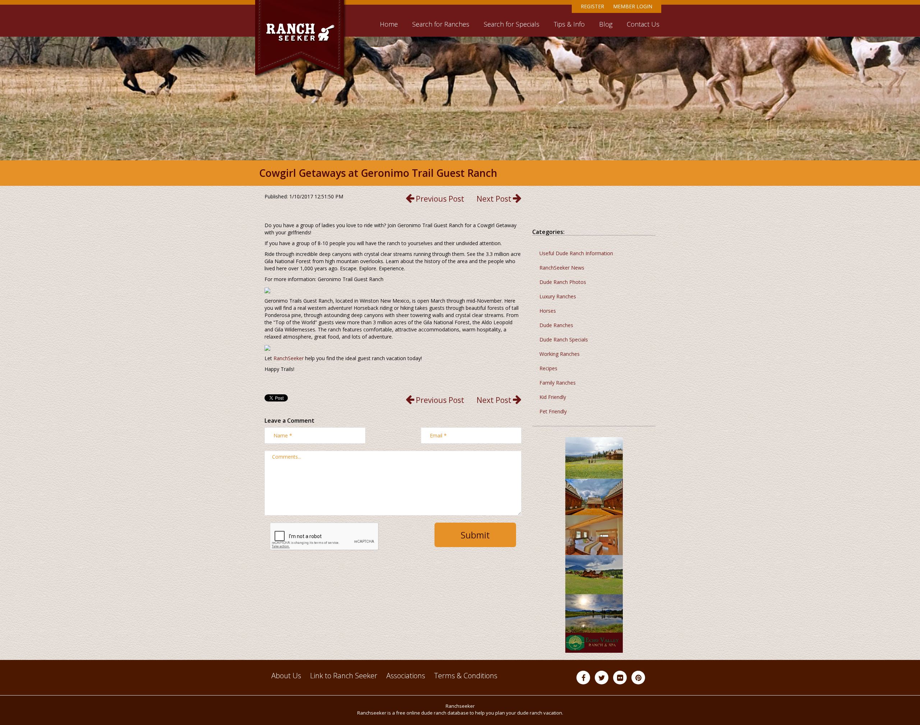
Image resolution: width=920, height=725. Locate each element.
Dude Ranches (556, 325)
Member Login (632, 6)
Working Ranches (559, 353)
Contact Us (643, 24)
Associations (405, 675)
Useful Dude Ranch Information (576, 253)
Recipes (548, 368)
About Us (286, 675)
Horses (547, 310)
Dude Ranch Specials (563, 339)
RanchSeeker (288, 358)
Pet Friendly (553, 411)
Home (389, 24)
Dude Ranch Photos (562, 282)
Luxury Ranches (557, 296)
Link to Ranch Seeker (343, 675)
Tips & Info (569, 24)
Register (592, 6)
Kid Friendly (552, 397)
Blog (605, 24)
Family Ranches (557, 382)
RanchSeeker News (561, 267)
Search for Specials (511, 24)
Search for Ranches (440, 24)
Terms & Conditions (465, 675)
